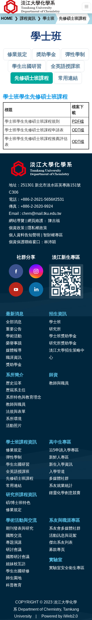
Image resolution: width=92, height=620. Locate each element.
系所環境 (14, 419)
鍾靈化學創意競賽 (64, 493)
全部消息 (14, 322)
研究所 (55, 329)
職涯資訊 (14, 357)
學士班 (55, 322)
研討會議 (14, 549)
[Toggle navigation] (86, 6)
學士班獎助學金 (63, 336)
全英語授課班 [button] (65, 66)
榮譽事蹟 (14, 343)
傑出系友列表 (61, 542)
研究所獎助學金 (63, 343)
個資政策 (17, 228)
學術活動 (14, 336)
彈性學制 (14, 457)
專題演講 (14, 542)
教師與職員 (16, 404)
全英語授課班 (17, 471)
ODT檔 (78, 130)
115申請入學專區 (64, 450)
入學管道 (57, 471)
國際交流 (14, 535)
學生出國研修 (17, 571)
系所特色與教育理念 (23, 397)
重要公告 (14, 329)
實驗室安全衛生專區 (66, 568)
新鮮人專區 (59, 457)
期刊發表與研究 (19, 528)
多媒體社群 (59, 478)
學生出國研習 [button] (26, 66)
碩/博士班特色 (18, 502)
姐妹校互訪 (16, 564)
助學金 (16, 364)
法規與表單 (16, 411)
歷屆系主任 (16, 390)
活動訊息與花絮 (63, 535)
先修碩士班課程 (19, 478)
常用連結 (14, 485)
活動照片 (14, 425)
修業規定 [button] (17, 54)
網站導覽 (17, 221)
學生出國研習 (17, 464)
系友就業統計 (61, 485)
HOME (7, 18)
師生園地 (14, 578)
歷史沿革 (14, 383)
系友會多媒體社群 (64, 528)
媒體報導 (14, 350)
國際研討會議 (17, 557)
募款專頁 (57, 549)
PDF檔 (78, 121)
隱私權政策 (37, 228)
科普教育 (14, 585)
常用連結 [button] (68, 78)
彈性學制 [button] (75, 54)
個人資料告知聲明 (24, 235)
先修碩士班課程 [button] (31, 78)
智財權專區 (53, 235)
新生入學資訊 (61, 464)
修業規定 (14, 450)
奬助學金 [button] (46, 54)
